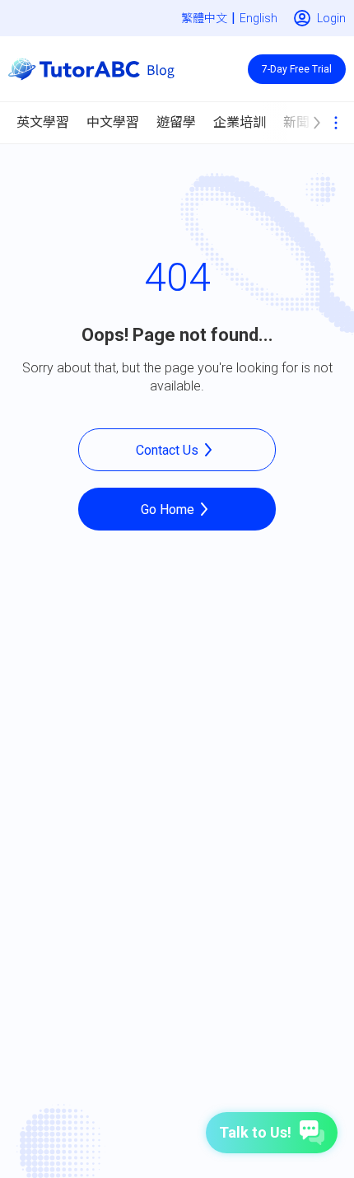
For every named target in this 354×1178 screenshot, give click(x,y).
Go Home (167, 509)
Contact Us (167, 450)
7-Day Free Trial (297, 69)
